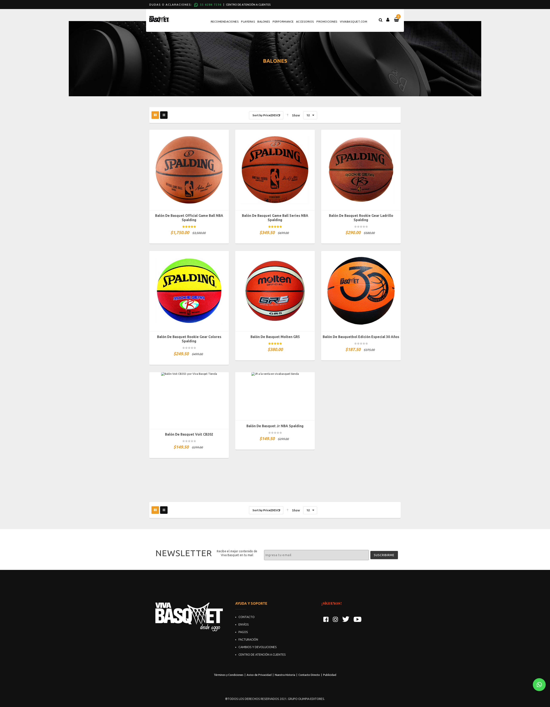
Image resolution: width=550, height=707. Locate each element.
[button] (539, 684)
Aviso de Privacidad (259, 674)
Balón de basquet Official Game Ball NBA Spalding (189, 218)
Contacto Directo (309, 674)
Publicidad (329, 674)
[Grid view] (155, 115)
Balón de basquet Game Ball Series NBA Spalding (275, 218)
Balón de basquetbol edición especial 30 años (361, 337)
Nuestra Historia (285, 674)
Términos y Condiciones (228, 674)
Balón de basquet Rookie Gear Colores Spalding (189, 339)
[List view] (164, 115)
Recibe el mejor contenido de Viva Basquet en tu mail (237, 553)
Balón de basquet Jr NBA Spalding (275, 426)
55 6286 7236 (211, 4)
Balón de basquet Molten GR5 (275, 337)
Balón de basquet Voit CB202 (189, 434)
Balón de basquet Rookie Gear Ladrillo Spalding (361, 218)
